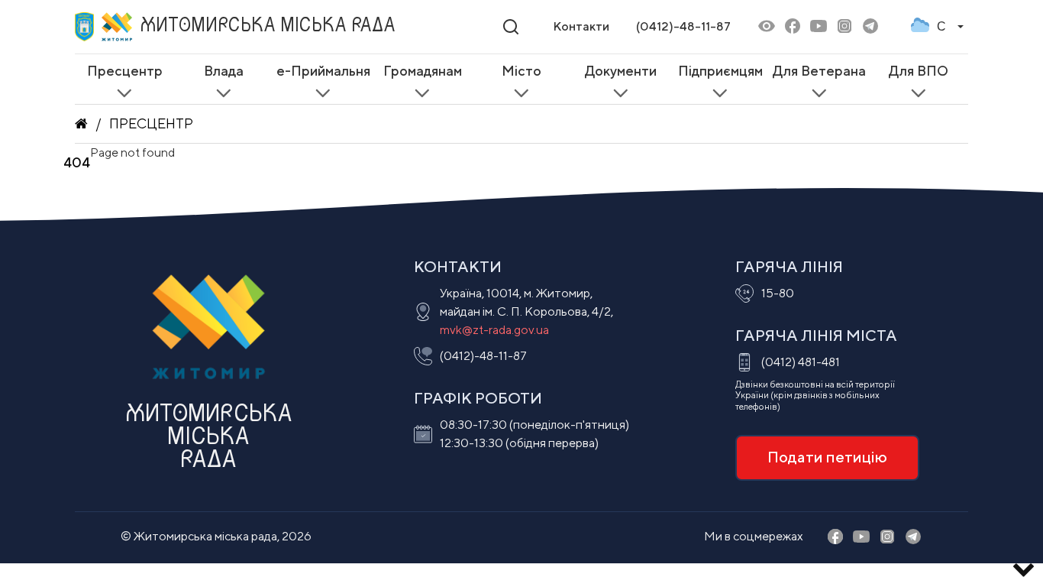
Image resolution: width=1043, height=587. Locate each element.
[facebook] (792, 27)
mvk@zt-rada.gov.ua (494, 330)
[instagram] (844, 27)
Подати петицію (827, 456)
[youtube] (818, 27)
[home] (81, 124)
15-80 (777, 293)
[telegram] (870, 27)
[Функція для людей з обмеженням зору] (766, 27)
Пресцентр (151, 123)
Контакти (581, 26)
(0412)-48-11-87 (683, 26)
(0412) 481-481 (800, 362)
